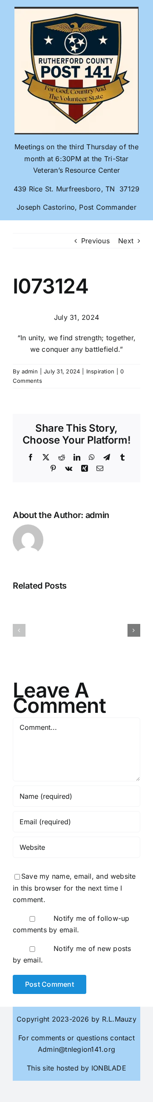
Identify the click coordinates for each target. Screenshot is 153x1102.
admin (30, 371)
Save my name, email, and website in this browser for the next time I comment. (74, 888)
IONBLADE (107, 1068)
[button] (19, 630)
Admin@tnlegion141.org (76, 1049)
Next (125, 240)
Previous (95, 240)
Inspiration (100, 371)
